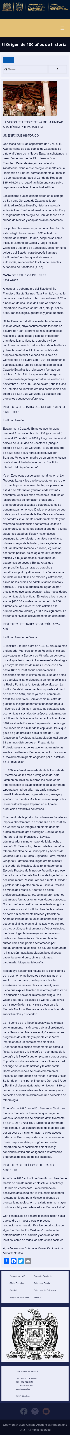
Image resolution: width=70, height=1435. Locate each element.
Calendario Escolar (42, 1283)
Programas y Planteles (19, 1297)
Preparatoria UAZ (17, 1276)
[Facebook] (23, 1411)
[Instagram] (35, 1411)
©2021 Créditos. (23, 1395)
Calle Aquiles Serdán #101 (27, 1371)
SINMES (37, 1297)
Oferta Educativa (17, 1283)
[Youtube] (46, 1411)
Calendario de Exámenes (45, 1290)
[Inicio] (35, 7)
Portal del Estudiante (43, 1276)
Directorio (14, 1290)
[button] (30, 98)
